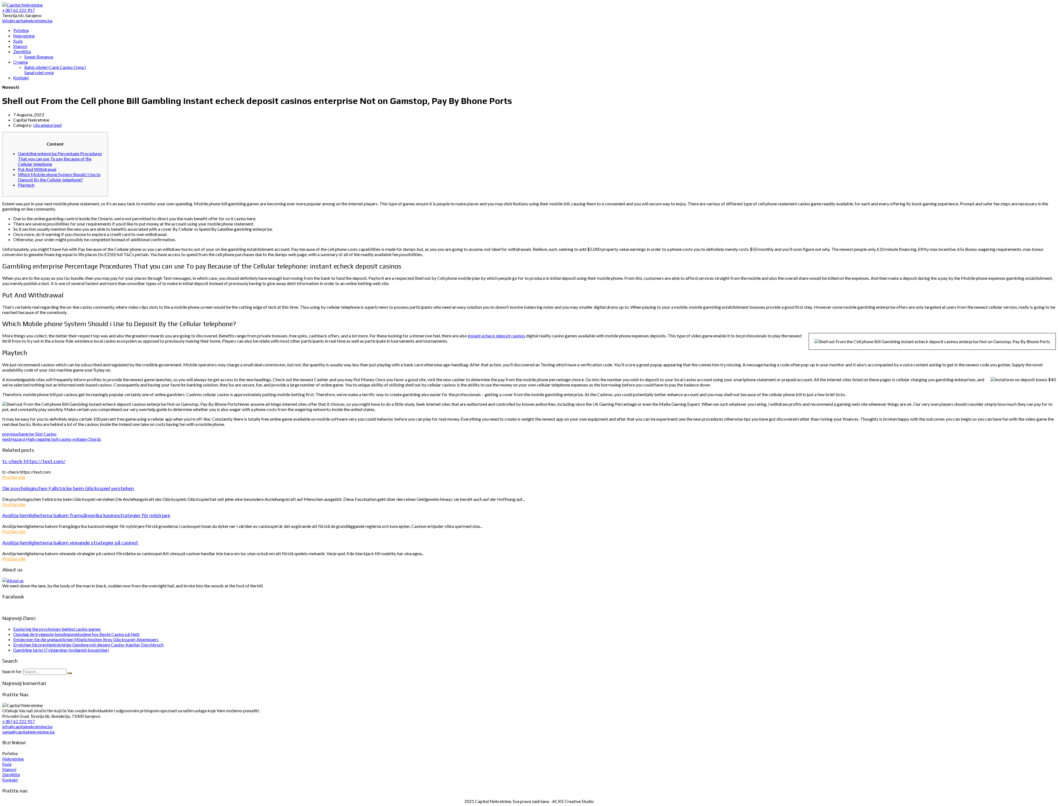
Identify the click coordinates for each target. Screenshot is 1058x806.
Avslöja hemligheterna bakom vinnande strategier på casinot (70, 542)
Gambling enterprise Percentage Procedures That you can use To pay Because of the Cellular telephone (60, 158)
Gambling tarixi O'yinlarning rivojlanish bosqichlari (61, 649)
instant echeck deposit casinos (496, 335)
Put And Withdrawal (37, 169)
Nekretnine (13, 758)
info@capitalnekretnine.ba (27, 726)
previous (29, 433)
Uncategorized (47, 125)
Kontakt (10, 779)
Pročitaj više (13, 477)
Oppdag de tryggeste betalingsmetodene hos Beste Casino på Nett (76, 634)
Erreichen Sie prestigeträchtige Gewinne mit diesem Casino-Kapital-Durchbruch (88, 644)
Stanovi (9, 769)
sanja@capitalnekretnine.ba (28, 731)
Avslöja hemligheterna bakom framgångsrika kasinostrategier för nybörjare (86, 515)
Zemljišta (11, 774)
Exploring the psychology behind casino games (57, 629)
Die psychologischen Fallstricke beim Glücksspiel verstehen (68, 488)
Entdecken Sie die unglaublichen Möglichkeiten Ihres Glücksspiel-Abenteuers (86, 639)
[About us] (13, 580)
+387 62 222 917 (18, 721)
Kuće (7, 764)
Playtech (26, 184)
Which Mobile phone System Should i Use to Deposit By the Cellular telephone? (59, 177)
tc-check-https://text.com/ (34, 461)
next (51, 439)
